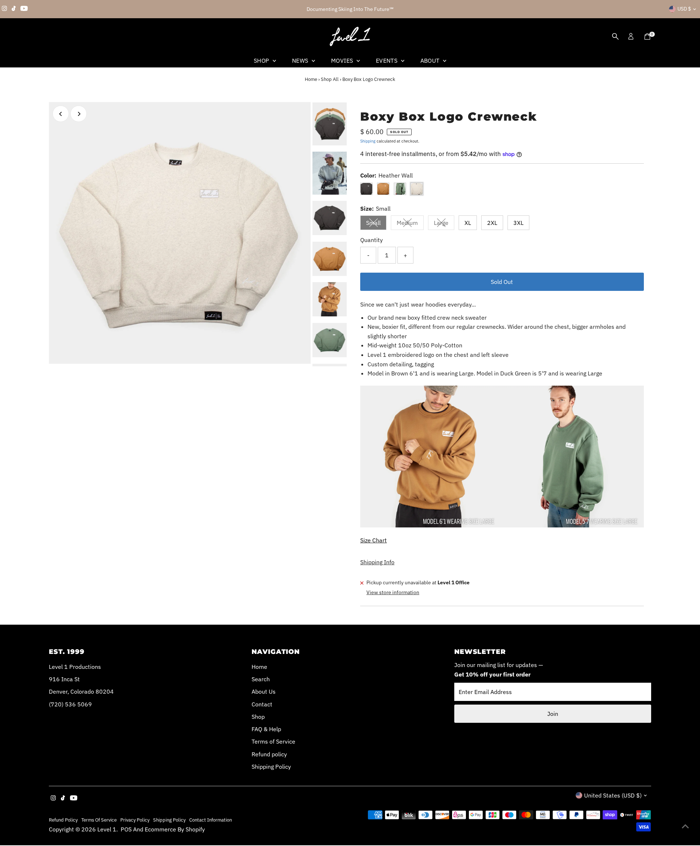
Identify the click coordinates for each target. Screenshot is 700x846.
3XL (518, 222)
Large (444, 224)
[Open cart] (647, 36)
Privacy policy (134, 819)
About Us (264, 691)
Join (552, 713)
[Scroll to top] (685, 826)
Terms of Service (273, 741)
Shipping (368, 141)
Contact (262, 704)
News (301, 60)
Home (311, 79)
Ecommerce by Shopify (175, 829)
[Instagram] (4, 9)
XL (467, 222)
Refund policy (269, 754)
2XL (492, 222)
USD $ (684, 8)
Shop (262, 60)
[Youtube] (24, 9)
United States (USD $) (613, 795)
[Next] (78, 114)
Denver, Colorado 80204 (81, 691)
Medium (410, 224)
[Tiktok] (14, 9)
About (430, 60)
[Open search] (615, 36)
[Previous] (60, 114)
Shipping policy (169, 819)
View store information (392, 592)
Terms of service (99, 819)
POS (126, 829)
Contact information (210, 819)
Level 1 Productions (75, 666)
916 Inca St (64, 679)
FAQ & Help (266, 729)
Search (261, 679)
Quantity (371, 239)
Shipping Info (377, 562)
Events (387, 60)
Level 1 (106, 829)
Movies (343, 60)
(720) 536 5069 (70, 704)
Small (376, 224)
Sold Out (502, 281)
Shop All (330, 79)
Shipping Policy (271, 766)
